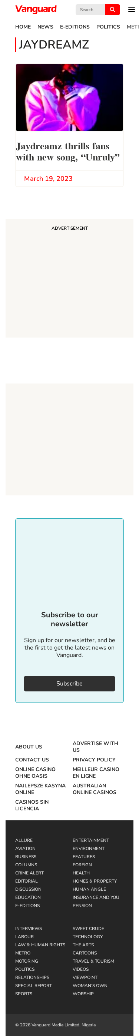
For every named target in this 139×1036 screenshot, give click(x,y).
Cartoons (85, 953)
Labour (24, 937)
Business (25, 857)
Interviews (28, 929)
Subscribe (69, 684)
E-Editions (75, 27)
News (45, 27)
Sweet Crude (88, 929)
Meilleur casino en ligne (96, 773)
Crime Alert (29, 873)
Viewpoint (85, 977)
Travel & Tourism (93, 961)
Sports (23, 994)
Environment (89, 848)
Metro (22, 953)
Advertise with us (95, 747)
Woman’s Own (90, 986)
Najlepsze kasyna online (40, 789)
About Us (28, 747)
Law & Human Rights (40, 945)
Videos (81, 969)
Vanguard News (36, 10)
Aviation (25, 848)
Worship (83, 994)
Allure (24, 840)
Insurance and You (96, 897)
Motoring (26, 961)
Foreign (82, 865)
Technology (88, 937)
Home (23, 27)
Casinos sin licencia (32, 805)
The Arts (83, 945)
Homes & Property (95, 881)
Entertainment (91, 840)
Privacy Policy (94, 760)
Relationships (32, 977)
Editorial (26, 881)
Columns (26, 865)
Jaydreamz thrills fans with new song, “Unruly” (68, 151)
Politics (108, 27)
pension (82, 906)
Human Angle (89, 889)
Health (81, 873)
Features (84, 857)
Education (28, 897)
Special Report (33, 986)
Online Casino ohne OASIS (35, 773)
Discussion (28, 889)
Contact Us (32, 760)
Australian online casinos (94, 789)
